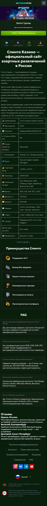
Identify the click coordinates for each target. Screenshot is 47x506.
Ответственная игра (30, 449)
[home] (23, 3)
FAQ (31, 460)
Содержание (20, 460)
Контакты (12, 449)
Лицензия (36, 454)
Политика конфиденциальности (23, 444)
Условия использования (17, 454)
